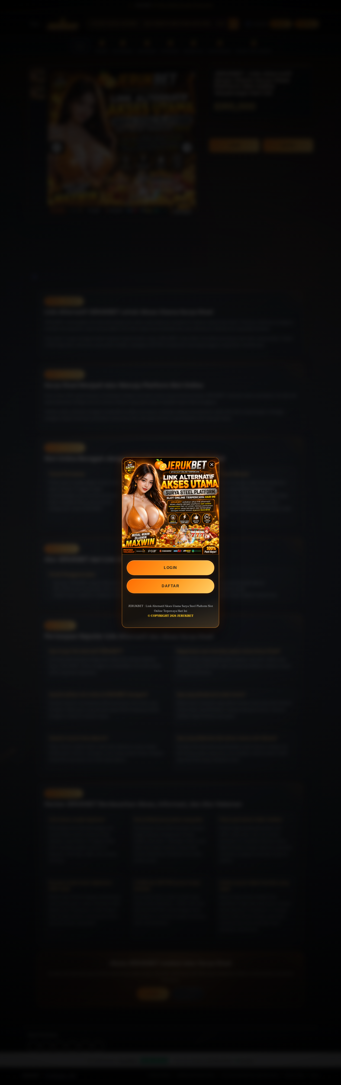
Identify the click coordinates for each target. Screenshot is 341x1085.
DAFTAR (170, 586)
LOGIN (170, 568)
